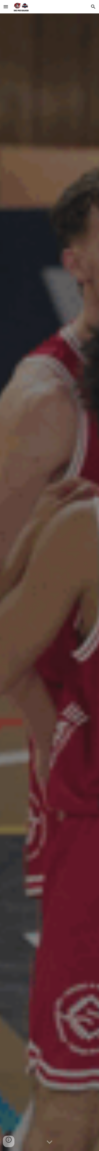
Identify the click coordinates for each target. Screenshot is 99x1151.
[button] (6, 6)
